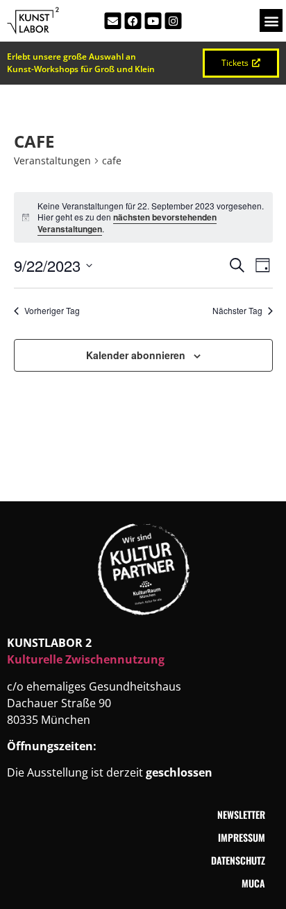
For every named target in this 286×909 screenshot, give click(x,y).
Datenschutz (238, 860)
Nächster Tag (237, 310)
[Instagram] (173, 20)
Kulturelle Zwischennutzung (86, 659)
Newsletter (241, 814)
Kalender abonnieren (135, 355)
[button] (271, 20)
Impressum (241, 837)
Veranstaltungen (52, 160)
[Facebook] (133, 20)
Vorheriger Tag (52, 310)
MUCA (253, 883)
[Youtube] (153, 20)
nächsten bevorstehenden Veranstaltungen (127, 223)
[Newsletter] (113, 20)
